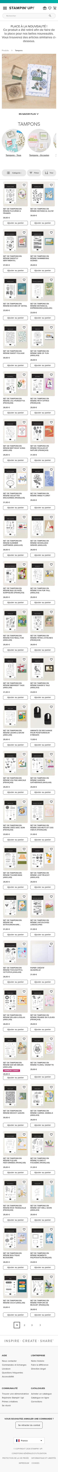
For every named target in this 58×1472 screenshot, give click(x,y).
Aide (4, 1355)
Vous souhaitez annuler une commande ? (29, 1418)
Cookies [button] (35, 1463)
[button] (45, 8)
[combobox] (29, 15)
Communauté (9, 1388)
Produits (5, 50)
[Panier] (55, 8)
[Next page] (40, 1325)
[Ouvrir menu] (4, 8)
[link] (50, 8)
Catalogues (38, 1388)
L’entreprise (38, 1355)
